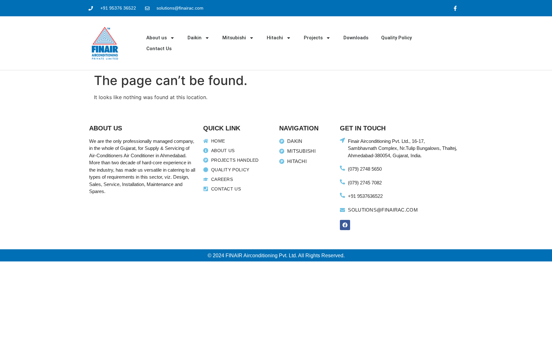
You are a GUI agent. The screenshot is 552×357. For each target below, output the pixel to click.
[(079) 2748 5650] (342, 168)
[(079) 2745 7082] (342, 181)
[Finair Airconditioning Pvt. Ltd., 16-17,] (342, 140)
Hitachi (275, 38)
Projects (313, 38)
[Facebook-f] (455, 8)
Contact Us (159, 48)
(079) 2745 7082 (365, 182)
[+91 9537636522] (342, 195)
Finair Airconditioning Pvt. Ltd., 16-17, (386, 141)
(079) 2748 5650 (365, 169)
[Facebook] (345, 225)
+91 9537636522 (365, 196)
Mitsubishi (234, 38)
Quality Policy (396, 38)
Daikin (195, 38)
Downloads (355, 38)
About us (156, 38)
